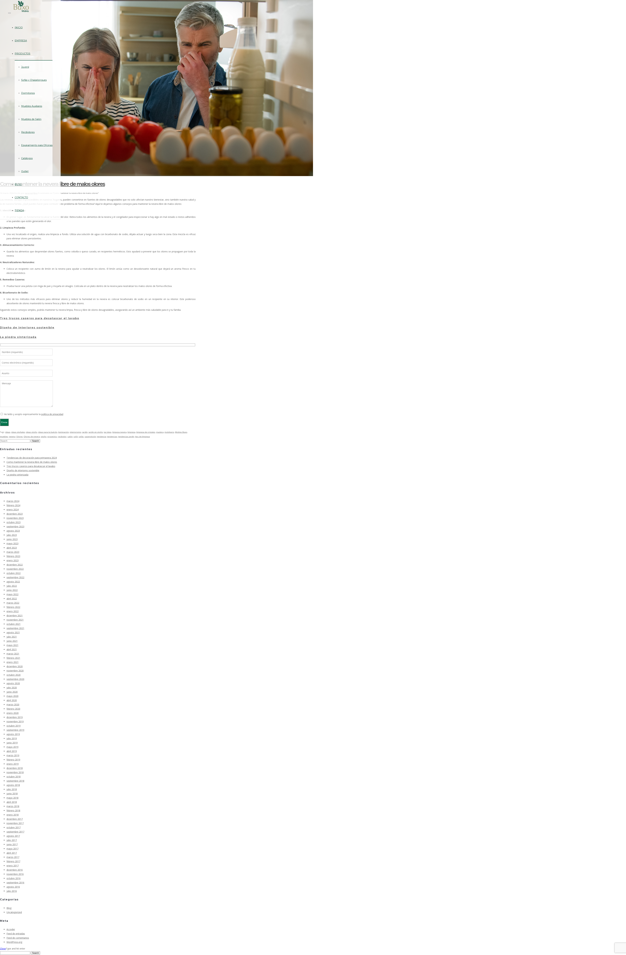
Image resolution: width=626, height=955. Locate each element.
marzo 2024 (13, 501)
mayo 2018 (12, 797)
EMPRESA (21, 40)
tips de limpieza (142, 436)
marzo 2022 (13, 602)
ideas (7, 432)
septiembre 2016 (15, 882)
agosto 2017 (13, 835)
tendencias (112, 436)
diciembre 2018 (15, 768)
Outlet (25, 171)
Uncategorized (14, 912)
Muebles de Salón (31, 119)
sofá (76, 436)
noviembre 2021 (15, 619)
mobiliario (169, 432)
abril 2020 (12, 700)
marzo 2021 (13, 653)
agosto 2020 (13, 683)
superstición (90, 436)
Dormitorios (28, 93)
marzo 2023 (13, 551)
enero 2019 (13, 763)
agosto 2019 (13, 734)
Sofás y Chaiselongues (34, 80)
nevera (12, 436)
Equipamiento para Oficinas (36, 145)
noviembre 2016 (15, 874)
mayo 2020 (12, 696)
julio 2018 (12, 789)
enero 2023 (13, 560)
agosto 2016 (13, 886)
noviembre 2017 (15, 823)
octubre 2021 (14, 624)
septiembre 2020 (15, 679)
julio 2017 (12, 840)
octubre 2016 (14, 878)
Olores (19, 436)
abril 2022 (12, 598)
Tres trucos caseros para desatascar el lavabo (39, 318)
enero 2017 (13, 865)
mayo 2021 (12, 645)
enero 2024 (13, 509)
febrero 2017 (13, 861)
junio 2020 (12, 691)
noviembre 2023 (15, 518)
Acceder (11, 929)
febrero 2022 (13, 607)
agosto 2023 (13, 530)
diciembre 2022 (15, 564)
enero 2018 (13, 814)
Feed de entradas (16, 933)
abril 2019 (12, 751)
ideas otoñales (18, 432)
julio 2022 (12, 585)
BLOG (18, 184)
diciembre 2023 (15, 513)
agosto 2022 (13, 581)
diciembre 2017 (15, 819)
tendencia (101, 436)
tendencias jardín (126, 436)
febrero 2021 (13, 657)
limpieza (131, 432)
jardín (85, 432)
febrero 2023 (13, 556)
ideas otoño (31, 432)
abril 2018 (12, 802)
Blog (9, 908)
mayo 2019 (12, 746)
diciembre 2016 (15, 869)
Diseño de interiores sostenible (27, 327)
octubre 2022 (14, 573)
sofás (81, 436)
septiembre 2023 (15, 526)
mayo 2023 (12, 543)
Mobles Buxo (181, 432)
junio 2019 (12, 742)
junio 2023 (12, 539)
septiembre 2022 (15, 577)
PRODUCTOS (22, 53)
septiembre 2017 (15, 831)
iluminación (63, 432)
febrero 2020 (13, 708)
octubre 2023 (14, 522)
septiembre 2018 (15, 780)
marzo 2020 (13, 704)
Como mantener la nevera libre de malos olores (32, 461)
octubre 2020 (14, 674)
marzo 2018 (13, 806)
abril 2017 (12, 852)
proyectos (52, 436)
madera (160, 432)
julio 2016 (12, 891)
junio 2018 (12, 793)
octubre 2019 (14, 725)
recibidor (62, 436)
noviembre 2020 (15, 670)
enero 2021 (13, 662)
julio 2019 (12, 738)
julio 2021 (12, 636)
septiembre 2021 (15, 628)
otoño (43, 436)
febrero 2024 (13, 505)
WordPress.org (14, 942)
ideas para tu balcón (47, 432)
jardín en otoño (96, 432)
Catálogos (27, 158)
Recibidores (28, 132)
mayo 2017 (12, 848)
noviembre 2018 (15, 772)
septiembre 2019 (15, 729)
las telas (107, 432)
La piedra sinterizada (18, 337)
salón (70, 436)
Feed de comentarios (18, 937)
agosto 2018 (13, 785)
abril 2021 (12, 649)
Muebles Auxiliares (31, 106)
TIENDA (19, 210)
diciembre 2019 (15, 717)
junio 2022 (12, 590)
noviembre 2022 (15, 568)
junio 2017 (12, 844)
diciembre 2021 (15, 615)
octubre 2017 (14, 827)
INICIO (19, 27)
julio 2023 (12, 535)
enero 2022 (13, 611)
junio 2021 (12, 640)
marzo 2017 (13, 857)
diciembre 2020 (15, 666)
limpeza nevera (119, 432)
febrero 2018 (13, 810)
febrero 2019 (13, 759)
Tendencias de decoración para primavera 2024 (32, 457)
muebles (4, 436)
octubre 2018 (14, 776)
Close (3, 948)
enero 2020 (13, 713)
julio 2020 (12, 687)
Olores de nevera (32, 436)
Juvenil (25, 67)
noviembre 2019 (15, 721)
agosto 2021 (13, 632)
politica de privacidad (52, 414)
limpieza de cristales (145, 432)
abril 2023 (12, 547)
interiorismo (75, 432)
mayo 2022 (12, 594)
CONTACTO (21, 197)
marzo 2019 (13, 755)
